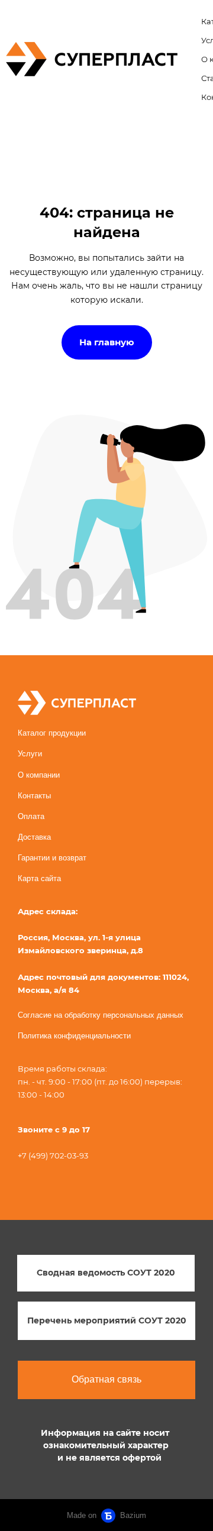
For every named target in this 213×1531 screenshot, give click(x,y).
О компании (39, 775)
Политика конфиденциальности (74, 1035)
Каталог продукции (52, 733)
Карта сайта (39, 878)
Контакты (34, 795)
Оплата (31, 816)
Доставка (34, 837)
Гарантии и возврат (52, 857)
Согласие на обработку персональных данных (100, 1015)
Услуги (30, 753)
